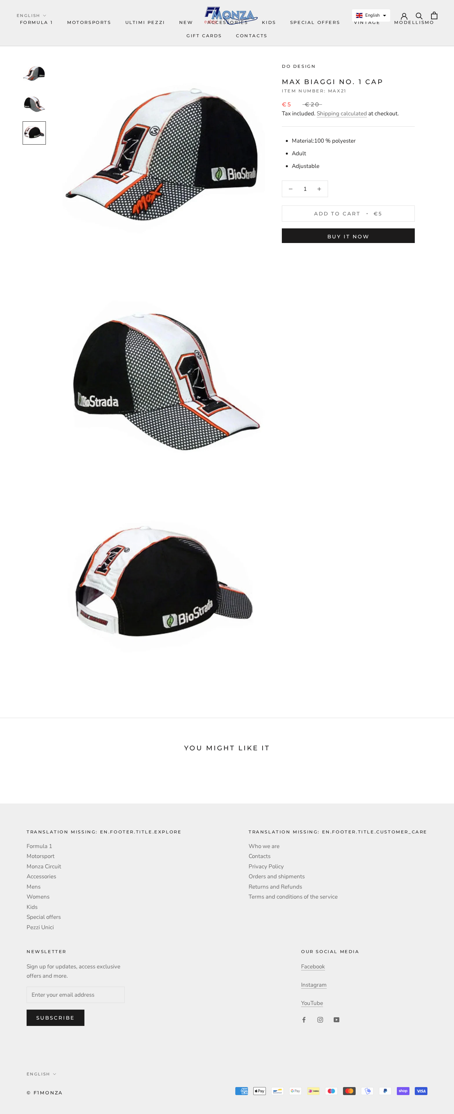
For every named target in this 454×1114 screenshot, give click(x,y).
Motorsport (41, 856)
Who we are (264, 846)
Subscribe (55, 1018)
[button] (371, 15)
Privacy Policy (266, 866)
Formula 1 (36, 22)
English (29, 15)
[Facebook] (304, 1019)
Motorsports (89, 22)
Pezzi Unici (40, 927)
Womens (38, 897)
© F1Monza (45, 1093)
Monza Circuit (44, 866)
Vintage (367, 22)
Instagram (314, 985)
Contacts (252, 35)
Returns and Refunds (275, 887)
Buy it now (348, 236)
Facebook (313, 966)
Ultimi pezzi (145, 22)
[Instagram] (320, 1019)
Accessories (41, 876)
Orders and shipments (277, 876)
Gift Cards (204, 35)
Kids (32, 907)
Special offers (315, 22)
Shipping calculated (342, 113)
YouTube (312, 1003)
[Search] (419, 15)
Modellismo (414, 22)
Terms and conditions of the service (293, 897)
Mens (34, 887)
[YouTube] (336, 1019)
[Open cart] (434, 15)
